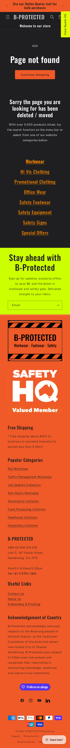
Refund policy (31, 736)
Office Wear (35, 191)
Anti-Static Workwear (23, 493)
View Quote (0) (65, 24)
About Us (14, 599)
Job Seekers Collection (24, 485)
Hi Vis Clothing (35, 171)
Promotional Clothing (35, 181)
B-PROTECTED (33, 731)
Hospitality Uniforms (23, 525)
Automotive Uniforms (23, 501)
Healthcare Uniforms (22, 517)
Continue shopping (35, 74)
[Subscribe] (57, 305)
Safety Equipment (35, 212)
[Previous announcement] (7, 6)
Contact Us (16, 593)
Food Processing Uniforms (27, 509)
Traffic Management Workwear (30, 477)
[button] (8, 17)
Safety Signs (35, 222)
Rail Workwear (18, 468)
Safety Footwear (35, 202)
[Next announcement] (63, 6)
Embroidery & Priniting (24, 604)
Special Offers (35, 232)
